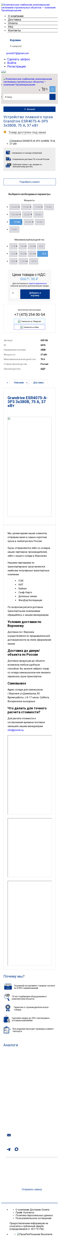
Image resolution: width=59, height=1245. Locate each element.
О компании (15, 16)
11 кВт (37, 207)
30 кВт (38, 214)
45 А (22, 254)
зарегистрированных (38, 283)
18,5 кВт (15, 214)
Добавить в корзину (35, 294)
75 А (44, 254)
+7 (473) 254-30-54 (29, 314)
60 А (32, 254)
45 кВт (28, 222)
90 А (13, 261)
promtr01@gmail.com (17, 53)
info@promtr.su (16, 730)
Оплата (13, 23)
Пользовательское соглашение (33, 1218)
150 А (33, 261)
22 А (32, 246)
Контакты (14, 30)
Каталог (31, 109)
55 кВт (40, 222)
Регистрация (16, 66)
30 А (41, 246)
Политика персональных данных (34, 1215)
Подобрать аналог (30, 181)
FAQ (10, 26)
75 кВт (14, 229)
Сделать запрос (18, 59)
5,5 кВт (14, 207)
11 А (13, 246)
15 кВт (49, 207)
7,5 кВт (26, 207)
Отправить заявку (32, 1189)
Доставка (14, 19)
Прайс (19, 1212)
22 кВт (27, 214)
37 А (13, 254)
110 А (23, 261)
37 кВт (17, 222)
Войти (11, 63)
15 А (22, 246)
